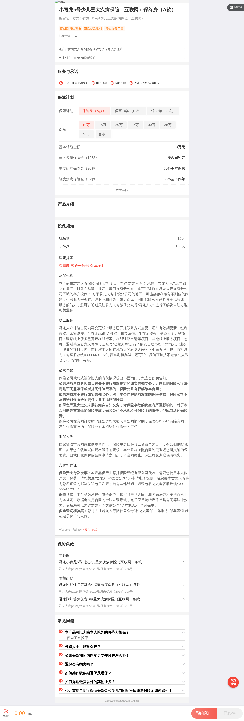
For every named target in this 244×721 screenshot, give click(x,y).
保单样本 (97, 266)
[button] (122, 632)
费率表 (64, 266)
